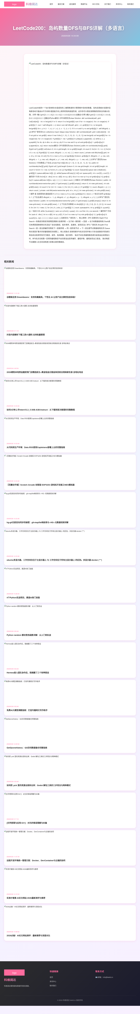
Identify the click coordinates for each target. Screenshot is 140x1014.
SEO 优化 (95, 4)
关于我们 (107, 4)
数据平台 (84, 4)
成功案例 (72, 4)
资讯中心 (119, 4)
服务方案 (61, 4)
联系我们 (130, 4)
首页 (51, 4)
